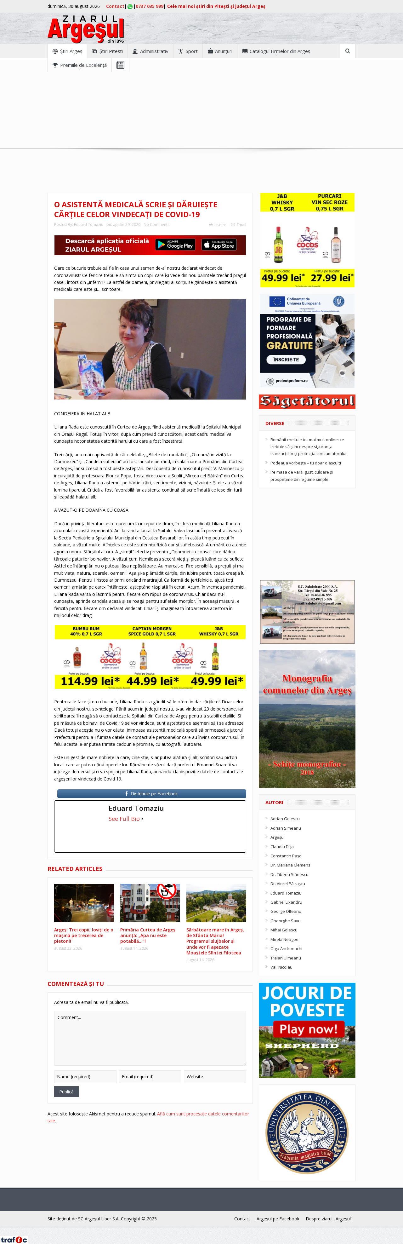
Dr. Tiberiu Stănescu (289, 874)
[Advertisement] (201, 116)
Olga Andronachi (286, 948)
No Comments (156, 224)
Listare (220, 224)
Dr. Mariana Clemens (290, 865)
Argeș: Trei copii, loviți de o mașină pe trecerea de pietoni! (83, 935)
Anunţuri (223, 51)
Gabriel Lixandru (286, 902)
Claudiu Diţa (282, 846)
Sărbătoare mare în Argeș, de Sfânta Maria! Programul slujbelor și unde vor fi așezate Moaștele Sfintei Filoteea (215, 941)
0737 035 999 (149, 6)
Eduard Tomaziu (88, 224)
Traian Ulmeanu (285, 958)
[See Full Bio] (142, 818)
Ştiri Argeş (71, 51)
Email (241, 224)
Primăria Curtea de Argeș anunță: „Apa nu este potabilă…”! (147, 935)
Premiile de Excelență (83, 65)
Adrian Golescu (285, 818)
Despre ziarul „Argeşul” (329, 1219)
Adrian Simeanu (285, 828)
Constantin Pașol (286, 856)
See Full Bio (124, 818)
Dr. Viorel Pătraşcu (287, 883)
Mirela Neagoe (284, 939)
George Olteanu (285, 911)
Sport (192, 51)
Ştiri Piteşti (111, 51)
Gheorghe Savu (285, 921)
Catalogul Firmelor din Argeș (280, 51)
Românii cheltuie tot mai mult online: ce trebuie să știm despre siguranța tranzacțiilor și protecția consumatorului (308, 447)
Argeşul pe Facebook (278, 1219)
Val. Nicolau (281, 967)
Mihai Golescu (284, 930)
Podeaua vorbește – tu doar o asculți (305, 463)
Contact (115, 6)
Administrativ (154, 51)
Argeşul (277, 837)
